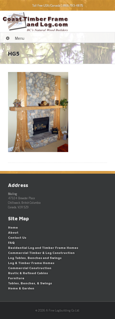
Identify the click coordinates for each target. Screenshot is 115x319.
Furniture (16, 278)
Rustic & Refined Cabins (28, 273)
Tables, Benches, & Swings (30, 283)
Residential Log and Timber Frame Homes (43, 248)
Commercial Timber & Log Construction (41, 253)
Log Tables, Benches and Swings (35, 258)
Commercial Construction (29, 268)
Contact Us (17, 238)
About (13, 232)
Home (13, 227)
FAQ (11, 243)
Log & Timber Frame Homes (31, 263)
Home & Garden (21, 288)
